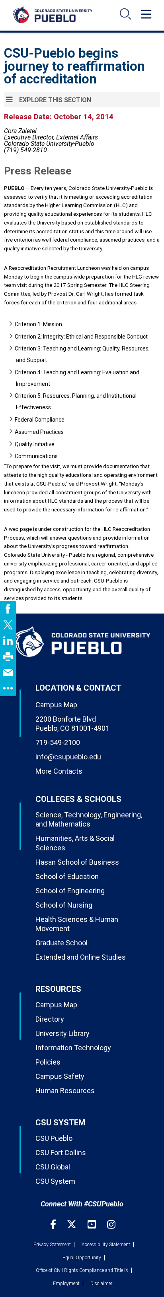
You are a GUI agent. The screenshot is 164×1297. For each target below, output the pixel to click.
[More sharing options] (8, 688)
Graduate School (61, 943)
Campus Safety (59, 1076)
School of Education (67, 876)
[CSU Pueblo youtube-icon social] (92, 1224)
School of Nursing (63, 905)
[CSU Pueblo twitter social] (72, 1224)
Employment (66, 1283)
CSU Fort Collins (60, 1152)
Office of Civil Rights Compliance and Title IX (82, 1270)
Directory (49, 1019)
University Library (62, 1033)
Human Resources (65, 1090)
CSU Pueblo (53, 1138)
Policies (48, 1062)
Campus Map (56, 705)
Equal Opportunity (81, 1257)
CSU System (55, 1181)
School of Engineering (70, 891)
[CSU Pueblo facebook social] (54, 1224)
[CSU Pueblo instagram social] (111, 1224)
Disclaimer (101, 1283)
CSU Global (52, 1167)
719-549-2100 (57, 742)
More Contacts (58, 771)
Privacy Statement (52, 1244)
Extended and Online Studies (80, 957)
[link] (8, 609)
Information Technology (73, 1047)
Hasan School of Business (77, 862)
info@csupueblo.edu (68, 757)
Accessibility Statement (106, 1244)
